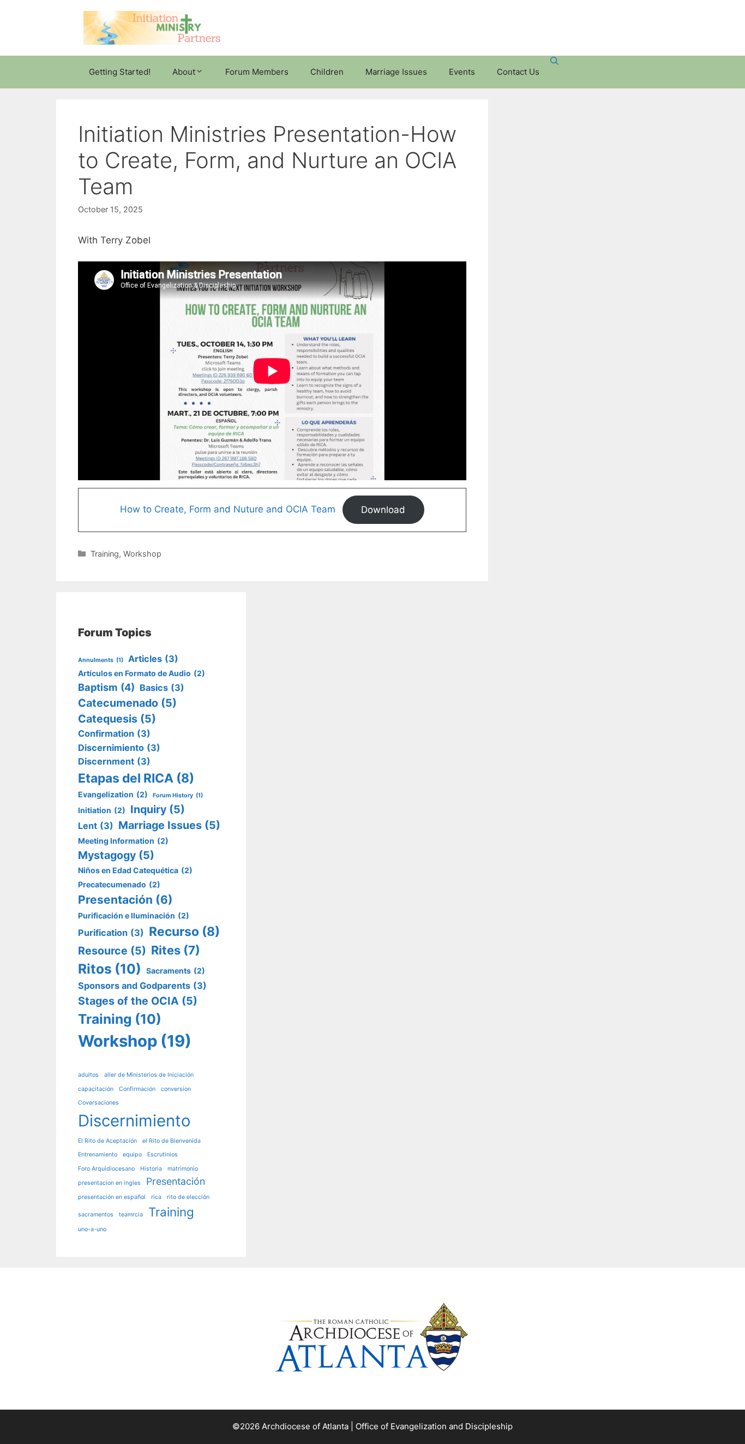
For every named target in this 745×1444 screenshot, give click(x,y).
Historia (151, 1168)
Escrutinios (162, 1154)
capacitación (95, 1089)
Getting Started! (120, 72)
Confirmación (137, 1089)
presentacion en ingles (109, 1182)
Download (383, 509)
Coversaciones (98, 1102)
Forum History (178, 795)
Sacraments (175, 970)
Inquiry (157, 809)
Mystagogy (116, 855)
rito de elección (188, 1197)
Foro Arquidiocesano (106, 1168)
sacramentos (95, 1214)
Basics (162, 687)
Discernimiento (119, 747)
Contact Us (518, 72)
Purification (111, 932)
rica (156, 1197)
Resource (112, 950)
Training (105, 553)
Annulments (100, 660)
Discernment (114, 761)
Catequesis (117, 718)
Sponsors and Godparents (142, 985)
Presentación (125, 899)
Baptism (106, 687)
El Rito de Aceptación (107, 1140)
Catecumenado (127, 702)
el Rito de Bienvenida (171, 1140)
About (183, 72)
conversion (176, 1089)
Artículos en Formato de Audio (141, 673)
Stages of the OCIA (137, 1000)
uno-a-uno (92, 1229)
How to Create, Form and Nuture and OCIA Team (227, 509)
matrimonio (182, 1168)
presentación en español (112, 1197)
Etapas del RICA (136, 778)
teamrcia (131, 1214)
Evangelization (113, 794)
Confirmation (114, 733)
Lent (95, 825)
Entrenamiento (97, 1154)
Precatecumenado (119, 884)
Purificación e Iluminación (133, 915)
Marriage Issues (396, 72)
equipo (132, 1154)
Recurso (184, 931)
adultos (88, 1074)
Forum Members (257, 72)
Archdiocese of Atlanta (305, 1426)
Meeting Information (123, 840)
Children (327, 72)
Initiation (101, 810)
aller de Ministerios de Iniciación (149, 1074)
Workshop (142, 553)
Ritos (109, 968)
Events (462, 72)
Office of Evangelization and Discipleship (434, 1426)
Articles (153, 658)
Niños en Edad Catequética (135, 870)
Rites (175, 950)
